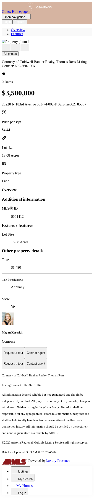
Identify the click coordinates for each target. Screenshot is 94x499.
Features (17, 34)
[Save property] (15, 47)
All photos (10, 53)
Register (19, 22)
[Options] (6, 47)
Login (7, 22)
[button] (47, 42)
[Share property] (24, 47)
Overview (18, 30)
